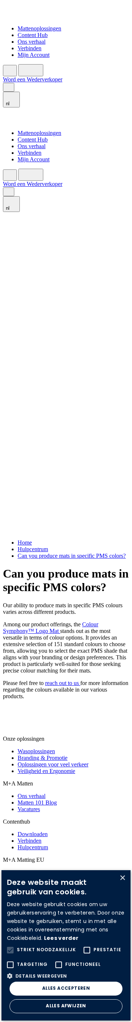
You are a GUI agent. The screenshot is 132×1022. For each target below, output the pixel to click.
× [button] (122, 878)
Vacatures (29, 809)
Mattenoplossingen (39, 28)
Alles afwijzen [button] (66, 1006)
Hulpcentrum (33, 549)
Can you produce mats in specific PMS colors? (72, 556)
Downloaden (33, 834)
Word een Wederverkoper (32, 79)
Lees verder (61, 938)
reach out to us (62, 683)
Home (25, 542)
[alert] (66, 945)
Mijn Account (34, 55)
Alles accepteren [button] (66, 988)
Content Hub (33, 35)
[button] (66, 975)
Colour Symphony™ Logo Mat (50, 627)
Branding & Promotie (42, 758)
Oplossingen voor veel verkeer (53, 764)
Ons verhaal (31, 42)
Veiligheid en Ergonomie (46, 771)
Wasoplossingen (36, 751)
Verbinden (29, 48)
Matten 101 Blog (37, 802)
